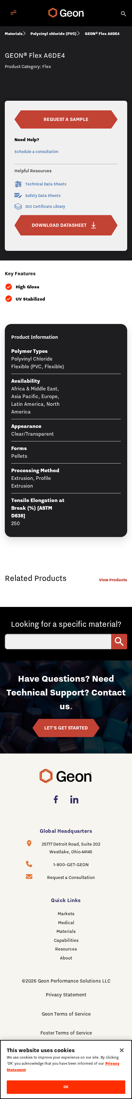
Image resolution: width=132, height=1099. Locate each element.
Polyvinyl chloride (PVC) (53, 33)
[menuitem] (57, 799)
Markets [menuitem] (66, 913)
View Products (113, 579)
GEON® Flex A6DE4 (102, 33)
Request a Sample (66, 119)
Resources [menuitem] (66, 948)
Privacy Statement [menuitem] (66, 995)
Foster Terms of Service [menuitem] (66, 1033)
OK (65, 1087)
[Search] (124, 13)
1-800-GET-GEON (71, 864)
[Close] (122, 1050)
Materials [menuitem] (66, 931)
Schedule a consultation (36, 151)
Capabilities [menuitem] (66, 940)
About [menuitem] (66, 957)
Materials (13, 33)
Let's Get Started (66, 728)
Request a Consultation (71, 877)
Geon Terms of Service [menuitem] (66, 1014)
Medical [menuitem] (66, 922)
